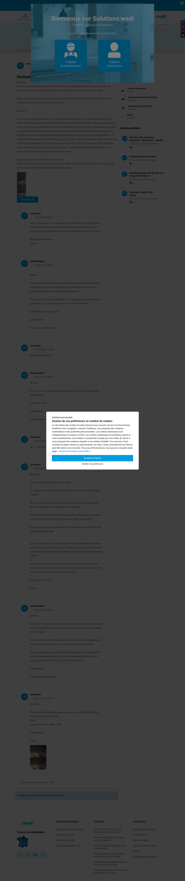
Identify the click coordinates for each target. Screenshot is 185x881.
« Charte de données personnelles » (74, 451)
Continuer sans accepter (62, 417)
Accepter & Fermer (92, 458)
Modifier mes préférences (92, 464)
